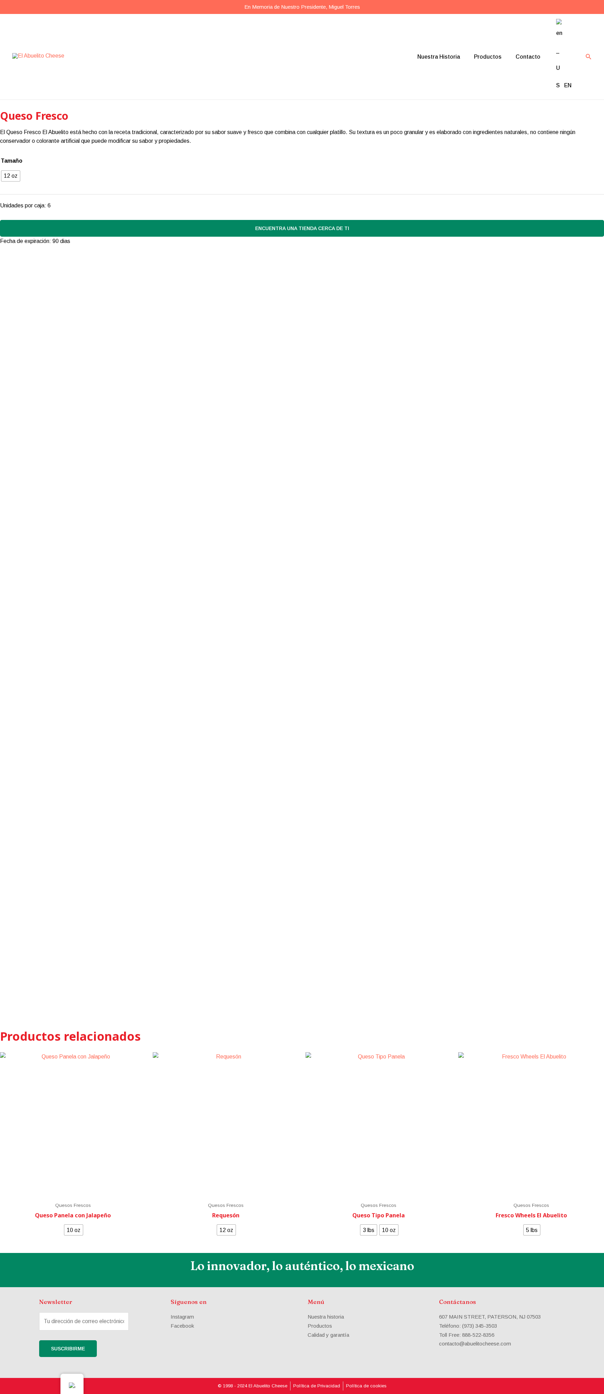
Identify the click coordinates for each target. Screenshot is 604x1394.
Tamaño (11, 161)
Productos (488, 57)
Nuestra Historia (438, 57)
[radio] (10, 176)
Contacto (528, 57)
